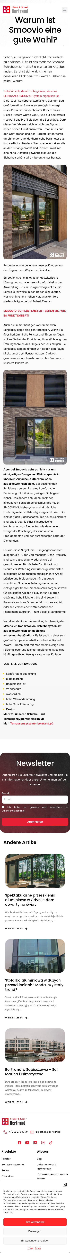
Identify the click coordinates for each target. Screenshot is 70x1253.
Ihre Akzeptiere (35, 1222)
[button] (65, 1184)
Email (5, 793)
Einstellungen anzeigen (35, 1240)
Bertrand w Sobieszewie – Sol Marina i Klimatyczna (31, 1072)
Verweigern (35, 1231)
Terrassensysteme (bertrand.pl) (31, 723)
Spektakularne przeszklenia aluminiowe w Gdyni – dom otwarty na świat (30, 900)
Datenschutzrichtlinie (13, 810)
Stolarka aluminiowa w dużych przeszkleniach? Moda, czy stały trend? (34, 985)
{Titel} (30, 1248)
